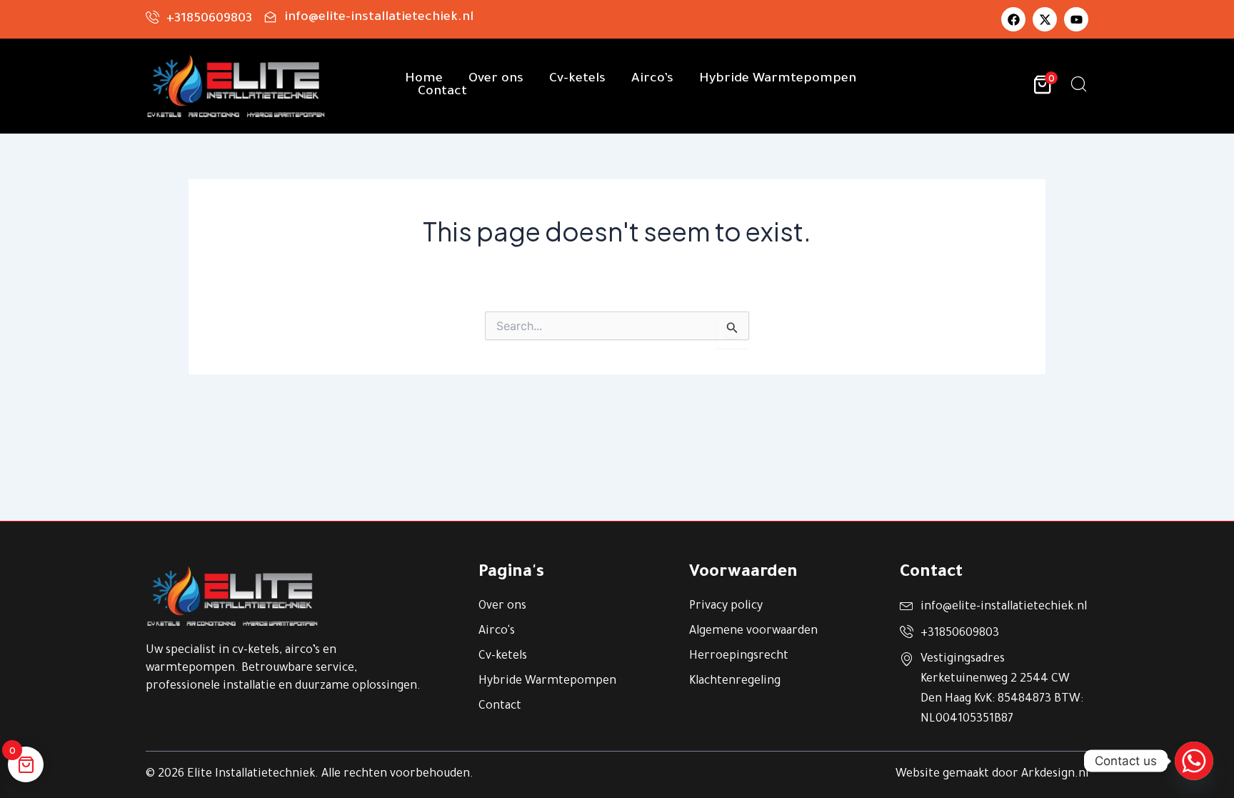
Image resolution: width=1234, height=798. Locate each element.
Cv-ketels (577, 79)
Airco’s (652, 79)
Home (424, 79)
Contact (442, 92)
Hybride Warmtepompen (777, 79)
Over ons (495, 79)
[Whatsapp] (1194, 761)
